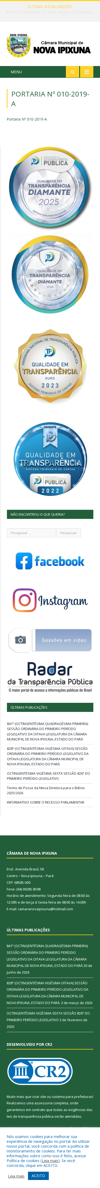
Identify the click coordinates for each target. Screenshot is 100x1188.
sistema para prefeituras (72, 1096)
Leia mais (50, 1160)
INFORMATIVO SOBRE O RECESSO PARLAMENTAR (45, 802)
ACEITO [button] (38, 1175)
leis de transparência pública (30, 1116)
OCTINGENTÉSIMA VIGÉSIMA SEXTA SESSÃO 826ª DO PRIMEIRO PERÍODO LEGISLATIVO (48, 776)
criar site (39, 1096)
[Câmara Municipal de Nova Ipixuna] (50, 44)
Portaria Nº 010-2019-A (27, 119)
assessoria (43, 1103)
